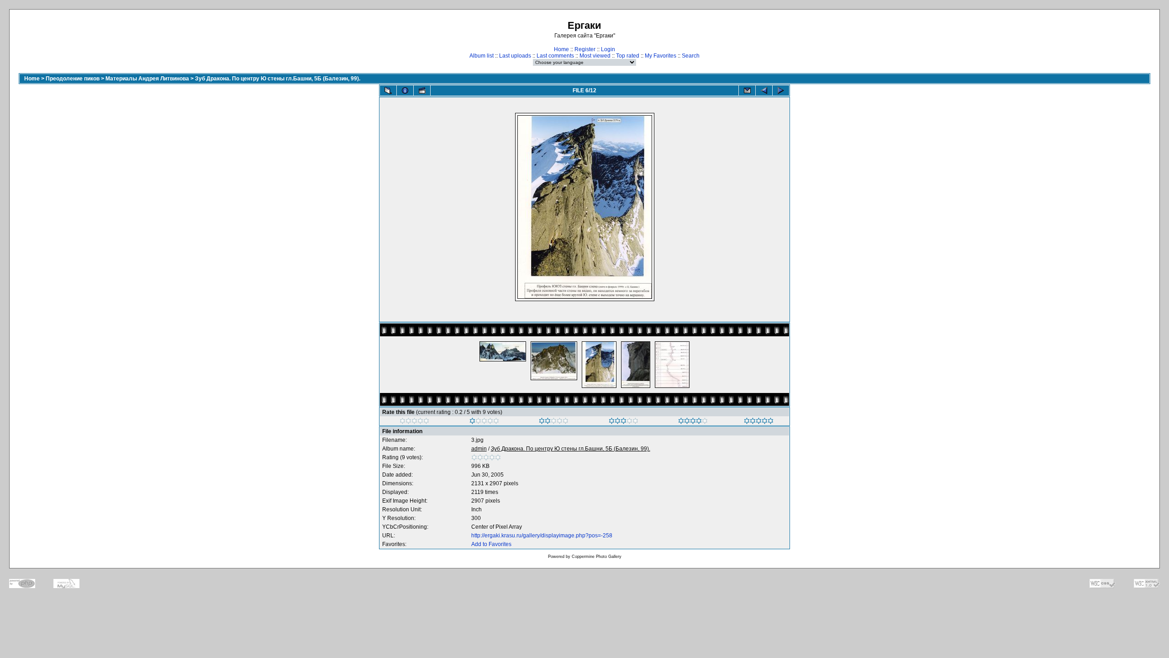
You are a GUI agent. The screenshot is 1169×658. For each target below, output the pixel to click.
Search (691, 56)
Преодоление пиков (73, 78)
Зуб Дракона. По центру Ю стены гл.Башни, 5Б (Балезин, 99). (277, 78)
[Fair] (554, 422)
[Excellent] (693, 422)
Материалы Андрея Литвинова (147, 78)
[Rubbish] (414, 422)
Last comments (555, 56)
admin (479, 449)
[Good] (623, 422)
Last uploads (515, 56)
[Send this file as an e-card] (747, 90)
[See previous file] (764, 90)
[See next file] (781, 90)
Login (608, 49)
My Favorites (660, 56)
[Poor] (484, 422)
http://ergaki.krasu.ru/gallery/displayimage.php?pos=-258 (541, 535)
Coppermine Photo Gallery (596, 556)
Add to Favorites (491, 544)
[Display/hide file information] (405, 90)
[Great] (759, 422)
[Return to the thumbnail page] (388, 90)
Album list (481, 56)
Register (584, 49)
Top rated (627, 56)
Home (561, 49)
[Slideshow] (422, 90)
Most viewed (595, 56)
